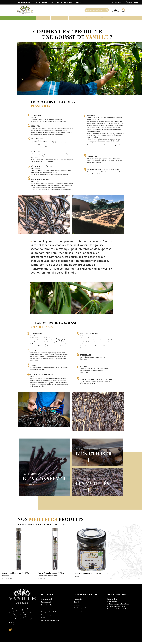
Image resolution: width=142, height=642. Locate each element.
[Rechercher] (107, 10)
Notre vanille (78, 599)
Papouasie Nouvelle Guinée (50, 621)
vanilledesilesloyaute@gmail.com (118, 604)
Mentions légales (79, 611)
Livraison (77, 605)
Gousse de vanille (46, 599)
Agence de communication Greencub (71, 640)
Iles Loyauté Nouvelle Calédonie (51, 612)
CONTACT (117, 2)
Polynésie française (47, 615)
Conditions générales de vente (83, 608)
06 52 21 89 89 (133, 2)
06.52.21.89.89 (112, 601)
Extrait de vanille (46, 605)
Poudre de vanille (46, 602)
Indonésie (44, 618)
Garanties (77, 602)
